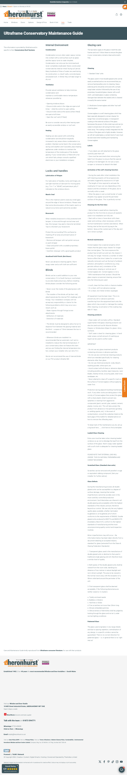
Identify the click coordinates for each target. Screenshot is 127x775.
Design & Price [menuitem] (42, 22)
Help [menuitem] (62, 22)
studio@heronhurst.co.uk (17, 734)
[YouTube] (121, 761)
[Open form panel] (125, 7)
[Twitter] (100, 761)
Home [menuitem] (6, 22)
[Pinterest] (108, 761)
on (13, 729)
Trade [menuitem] (69, 22)
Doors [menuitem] (23, 22)
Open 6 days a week (10, 709)
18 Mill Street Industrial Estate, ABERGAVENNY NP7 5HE (24, 706)
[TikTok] (113, 761)
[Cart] (116, 14)
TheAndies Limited (70, 757)
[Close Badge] (17, 765)
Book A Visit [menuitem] (54, 22)
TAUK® (15, 754)
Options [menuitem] (31, 22)
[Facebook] (104, 761)
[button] (122, 770)
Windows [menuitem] (14, 22)
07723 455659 (16, 726)
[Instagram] (117, 761)
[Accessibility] (121, 14)
